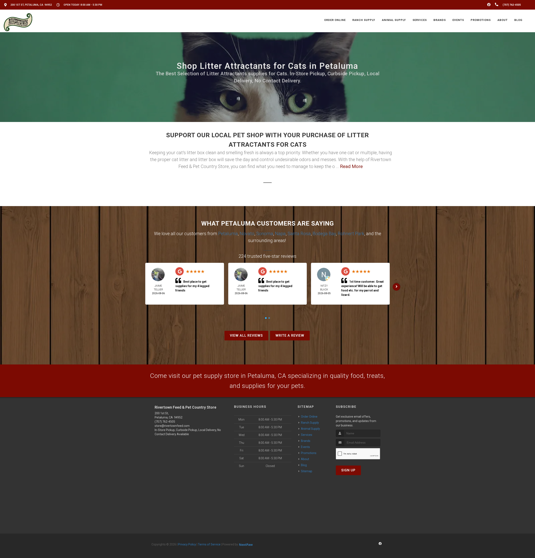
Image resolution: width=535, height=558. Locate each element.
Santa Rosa (299, 233)
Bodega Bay (324, 233)
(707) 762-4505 (165, 421)
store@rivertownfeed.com (172, 425)
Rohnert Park (351, 233)
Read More (351, 166)
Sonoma (264, 233)
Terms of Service (209, 544)
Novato (247, 233)
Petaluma (228, 233)
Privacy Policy (187, 544)
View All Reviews (246, 335)
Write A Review (289, 335)
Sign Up (348, 470)
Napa (280, 233)
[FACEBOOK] (489, 5)
